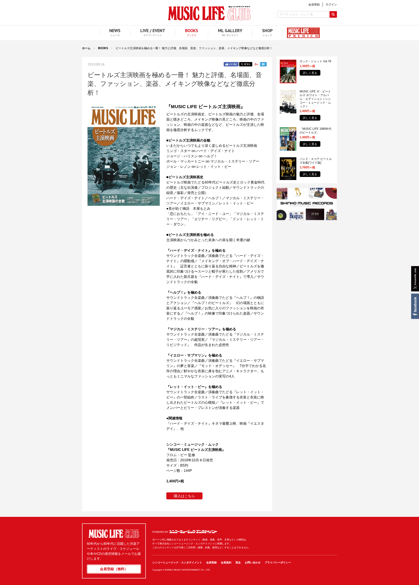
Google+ (256, 64)
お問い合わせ (253, 562)
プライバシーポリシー (278, 562)
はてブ (263, 64)
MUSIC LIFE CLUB (209, 13)
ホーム (86, 48)
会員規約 (226, 562)
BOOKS (103, 48)
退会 (238, 562)
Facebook (414, 306)
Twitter (245, 64)
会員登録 (211, 562)
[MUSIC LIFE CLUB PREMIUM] (301, 32)
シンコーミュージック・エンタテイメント (193, 531)
